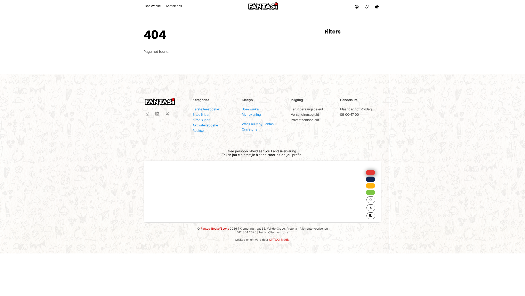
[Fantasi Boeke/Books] (263, 6)
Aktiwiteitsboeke (205, 125)
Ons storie (249, 129)
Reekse (198, 130)
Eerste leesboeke (206, 109)
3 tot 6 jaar (201, 114)
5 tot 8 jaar (201, 120)
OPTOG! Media (279, 239)
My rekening (251, 114)
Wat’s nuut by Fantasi (258, 124)
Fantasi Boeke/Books (215, 228)
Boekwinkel (250, 109)
